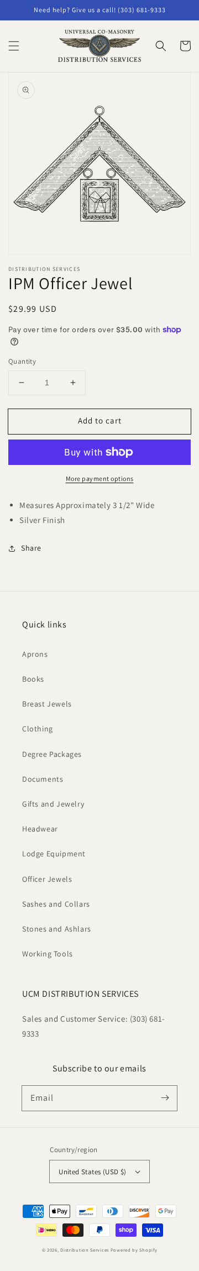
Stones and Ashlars (56, 929)
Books (33, 679)
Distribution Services (84, 1250)
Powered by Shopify (134, 1250)
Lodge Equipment (54, 854)
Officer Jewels (47, 879)
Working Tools (47, 954)
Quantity (22, 361)
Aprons (35, 654)
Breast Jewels (47, 704)
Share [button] (31, 548)
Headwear (40, 829)
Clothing (37, 729)
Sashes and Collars (56, 904)
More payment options (100, 478)
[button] (14, 46)
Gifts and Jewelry (53, 804)
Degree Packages (52, 754)
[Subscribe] (165, 1098)
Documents (42, 779)
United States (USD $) (92, 1171)
